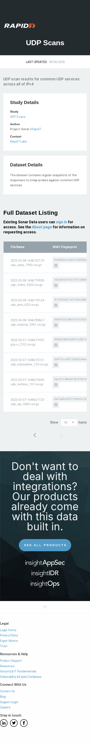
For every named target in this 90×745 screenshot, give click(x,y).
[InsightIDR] (45, 575)
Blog (3, 696)
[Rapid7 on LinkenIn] (3, 723)
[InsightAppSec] (45, 564)
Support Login (9, 702)
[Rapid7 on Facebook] (24, 723)
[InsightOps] (45, 585)
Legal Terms (8, 630)
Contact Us (7, 691)
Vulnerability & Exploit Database (20, 676)
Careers (5, 707)
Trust (3, 646)
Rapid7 (36, 129)
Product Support (11, 660)
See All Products (45, 545)
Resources (7, 666)
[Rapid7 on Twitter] (13, 723)
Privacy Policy (9, 635)
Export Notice (9, 640)
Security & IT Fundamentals (18, 671)
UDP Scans (18, 116)
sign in (61, 222)
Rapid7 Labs (18, 141)
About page (42, 227)
